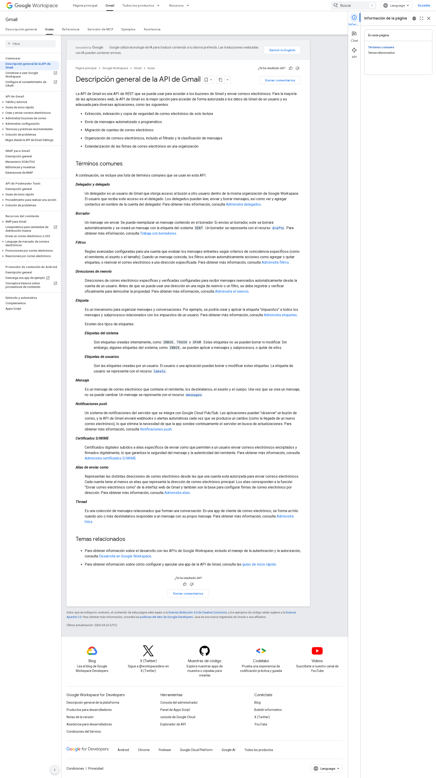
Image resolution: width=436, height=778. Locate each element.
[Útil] (290, 68)
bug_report (414, 18)
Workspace (45, 5)
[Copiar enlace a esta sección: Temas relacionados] (129, 539)
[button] (29, 102)
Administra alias (177, 493)
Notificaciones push (156, 429)
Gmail (109, 5)
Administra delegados (243, 204)
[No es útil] (297, 68)
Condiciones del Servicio (84, 731)
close (428, 18)
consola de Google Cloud (177, 717)
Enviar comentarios (280, 80)
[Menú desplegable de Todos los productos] (159, 5)
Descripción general (21, 29)
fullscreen (421, 18)
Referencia (70, 29)
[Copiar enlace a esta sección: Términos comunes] (127, 164)
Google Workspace (115, 68)
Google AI (228, 750)
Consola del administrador (179, 702)
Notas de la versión (80, 717)
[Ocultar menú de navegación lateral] (54, 769)
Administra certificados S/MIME (110, 458)
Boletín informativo (268, 710)
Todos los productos (138, 5)
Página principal (85, 5)
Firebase (165, 750)
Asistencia (152, 29)
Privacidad (95, 768)
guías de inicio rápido (259, 564)
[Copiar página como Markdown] (220, 80)
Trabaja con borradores (158, 233)
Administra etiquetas (280, 315)
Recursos (176, 5)
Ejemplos (128, 29)
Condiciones (75, 768)
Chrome (144, 750)
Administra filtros (275, 262)
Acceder (424, 5)
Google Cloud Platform (196, 750)
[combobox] (354, 5)
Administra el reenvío (232, 291)
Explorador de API (173, 724)
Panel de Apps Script (175, 710)
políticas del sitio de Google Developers (166, 617)
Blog (257, 702)
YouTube (260, 724)
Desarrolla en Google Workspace (125, 556)
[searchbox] (30, 43)
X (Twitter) (262, 717)
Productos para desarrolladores (89, 710)
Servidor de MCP (100, 29)
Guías (49, 29)
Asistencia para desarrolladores (89, 724)
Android (123, 750)
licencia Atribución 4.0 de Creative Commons (197, 612)
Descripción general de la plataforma (93, 702)
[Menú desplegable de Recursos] (189, 5)
